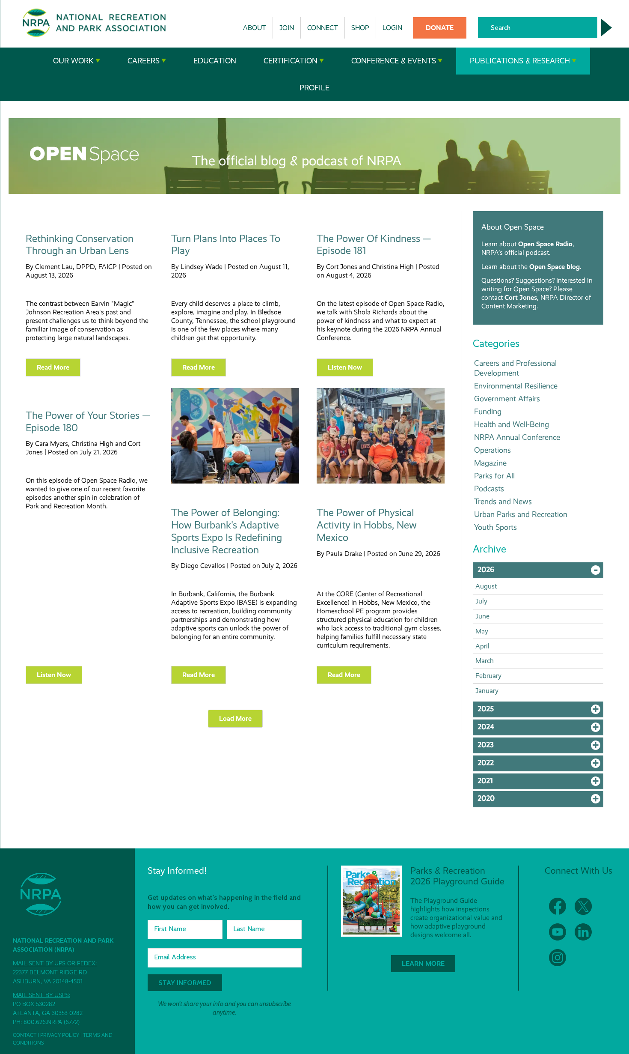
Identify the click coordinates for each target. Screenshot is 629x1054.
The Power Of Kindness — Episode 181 (374, 245)
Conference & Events (393, 61)
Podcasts (489, 488)
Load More (235, 718)
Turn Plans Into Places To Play (225, 245)
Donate (440, 28)
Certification (290, 61)
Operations (492, 449)
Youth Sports (495, 527)
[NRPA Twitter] (583, 906)
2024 (540, 729)
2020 (540, 800)
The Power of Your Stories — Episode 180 (88, 421)
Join (286, 28)
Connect (322, 28)
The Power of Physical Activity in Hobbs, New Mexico (367, 525)
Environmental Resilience (516, 385)
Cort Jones (520, 297)
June (482, 616)
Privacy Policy (59, 1035)
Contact (24, 1035)
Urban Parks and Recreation (520, 514)
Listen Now (345, 367)
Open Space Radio (545, 244)
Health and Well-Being (511, 424)
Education (214, 61)
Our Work (73, 61)
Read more (53, 367)
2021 (540, 782)
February (488, 676)
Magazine (490, 462)
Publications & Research (520, 61)
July (481, 601)
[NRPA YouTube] (557, 932)
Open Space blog (554, 267)
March (484, 661)
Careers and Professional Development (515, 367)
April (482, 646)
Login (392, 28)
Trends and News (503, 501)
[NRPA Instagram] (557, 957)
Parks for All (494, 475)
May (481, 631)
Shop (360, 28)
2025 (540, 711)
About (254, 28)
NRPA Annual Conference (517, 437)
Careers (144, 61)
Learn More (423, 963)
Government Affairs (507, 398)
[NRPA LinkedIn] (583, 932)
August (486, 586)
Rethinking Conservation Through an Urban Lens (80, 245)
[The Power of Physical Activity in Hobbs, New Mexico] (381, 481)
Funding (487, 411)
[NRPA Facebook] (557, 906)
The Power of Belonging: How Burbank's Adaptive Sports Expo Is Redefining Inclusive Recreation (226, 531)
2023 (540, 746)
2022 (540, 764)
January (486, 691)
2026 (540, 571)
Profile (314, 88)
